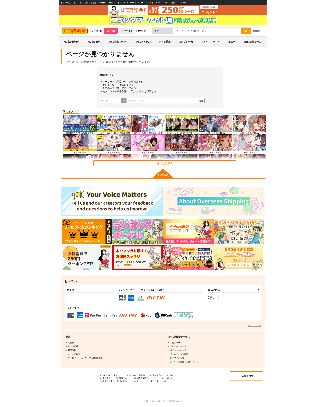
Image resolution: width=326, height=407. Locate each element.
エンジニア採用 (169, 2)
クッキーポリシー (166, 378)
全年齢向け (96, 30)
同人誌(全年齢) (71, 41)
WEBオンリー (136, 2)
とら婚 (93, 2)
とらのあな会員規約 (136, 375)
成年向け (110, 30)
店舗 (86, 2)
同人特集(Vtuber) (118, 41)
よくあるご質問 (152, 2)
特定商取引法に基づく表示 (114, 380)
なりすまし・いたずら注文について (150, 380)
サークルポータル (107, 2)
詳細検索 (256, 30)
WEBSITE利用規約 (111, 375)
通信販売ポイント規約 (162, 375)
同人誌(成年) (94, 41)
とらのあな (66, 2)
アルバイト (184, 2)
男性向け (127, 30)
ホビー (232, 41)
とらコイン (123, 2)
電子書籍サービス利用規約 (114, 378)
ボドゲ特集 (165, 41)
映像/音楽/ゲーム (253, 41)
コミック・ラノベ (210, 41)
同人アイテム (143, 41)
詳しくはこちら (254, 325)
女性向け (142, 30)
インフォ (77, 2)
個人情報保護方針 (142, 378)
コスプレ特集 (186, 41)
